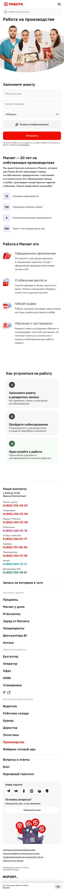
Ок (58, 886)
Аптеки (8, 643)
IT (4, 692)
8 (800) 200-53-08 (15, 513)
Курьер (8, 720)
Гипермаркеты (13, 628)
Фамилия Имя (13, 94)
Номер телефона (15, 104)
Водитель (10, 706)
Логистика (11, 735)
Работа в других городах (13, 861)
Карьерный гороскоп (18, 774)
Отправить (32, 135)
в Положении (24, 145)
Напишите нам (32, 810)
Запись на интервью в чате (23, 583)
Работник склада (16, 713)
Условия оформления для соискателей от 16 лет (23, 857)
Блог (6, 767)
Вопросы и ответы (16, 759)
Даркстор (10, 728)
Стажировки (12, 685)
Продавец (10, 599)
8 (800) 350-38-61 (15, 572)
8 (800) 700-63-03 (15, 505)
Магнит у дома (14, 607)
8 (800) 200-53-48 (15, 522)
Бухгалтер (10, 656)
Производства (13, 742)
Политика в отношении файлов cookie (19, 850)
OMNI (7, 678)
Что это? (6, 887)
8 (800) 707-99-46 (15, 547)
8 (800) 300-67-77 (15, 538)
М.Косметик (12, 614)
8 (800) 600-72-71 (15, 564)
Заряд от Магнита (16, 621)
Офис (7, 671)
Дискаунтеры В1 (15, 635)
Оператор (10, 663)
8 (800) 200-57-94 (15, 555)
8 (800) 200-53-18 (15, 530)
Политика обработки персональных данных (21, 853)
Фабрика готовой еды (19, 749)
